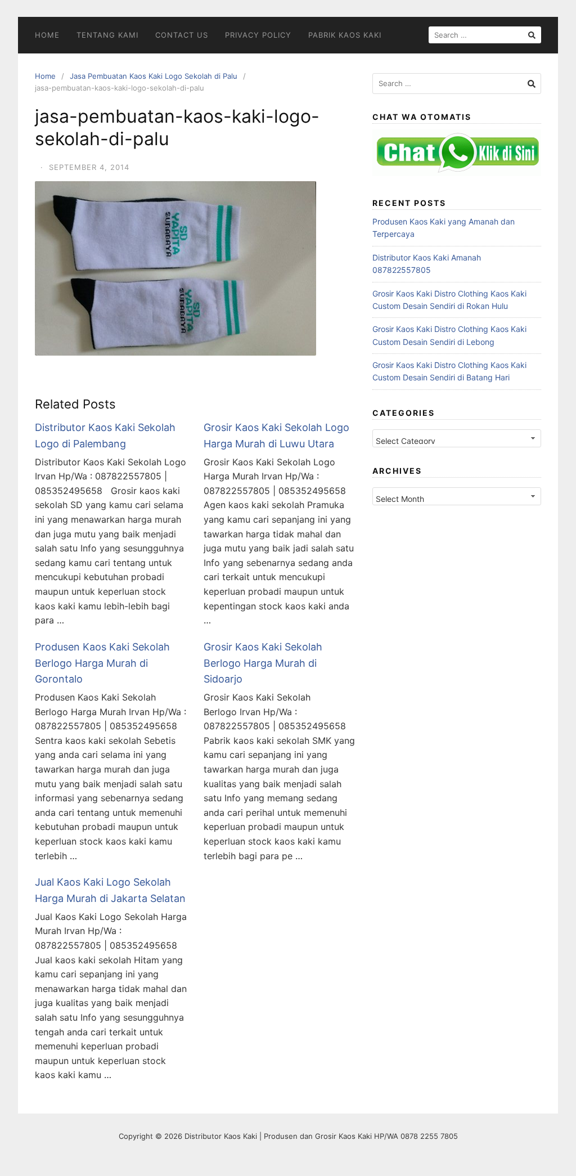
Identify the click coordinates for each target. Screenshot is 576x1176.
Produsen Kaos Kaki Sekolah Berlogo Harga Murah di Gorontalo (102, 663)
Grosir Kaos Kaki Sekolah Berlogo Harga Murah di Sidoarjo (263, 663)
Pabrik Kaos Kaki (344, 34)
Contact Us (181, 34)
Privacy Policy (258, 34)
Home (47, 34)
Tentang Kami (107, 34)
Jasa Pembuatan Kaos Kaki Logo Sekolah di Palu (153, 75)
